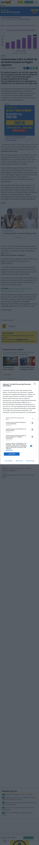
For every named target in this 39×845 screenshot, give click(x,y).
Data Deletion (9, 461)
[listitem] (19, 418)
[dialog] (19, 422)
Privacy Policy (30, 461)
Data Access (19, 461)
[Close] (35, 384)
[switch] (31, 423)
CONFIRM (11, 454)
